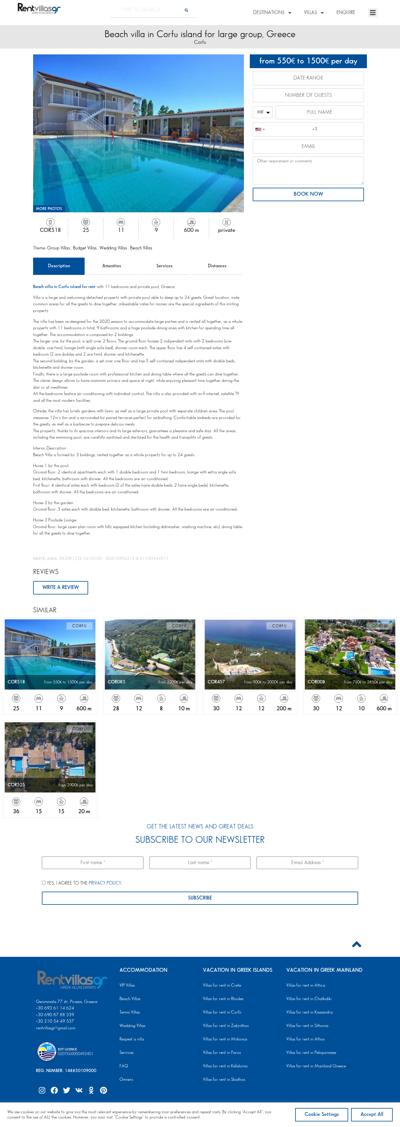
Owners (126, 1080)
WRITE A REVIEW (60, 587)
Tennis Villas (129, 1012)
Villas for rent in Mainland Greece (316, 1066)
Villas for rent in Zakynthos (226, 1026)
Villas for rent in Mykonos (225, 1039)
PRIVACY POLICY (105, 883)
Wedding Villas (114, 248)
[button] (373, 13)
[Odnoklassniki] (91, 1090)
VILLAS (310, 12)
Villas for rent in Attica (305, 985)
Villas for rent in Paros (222, 1053)
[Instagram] (42, 1090)
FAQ (123, 1066)
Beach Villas (141, 248)
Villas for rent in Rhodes (223, 999)
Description (59, 266)
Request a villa (131, 1039)
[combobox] (259, 129)
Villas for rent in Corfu (222, 1012)
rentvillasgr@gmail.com (56, 1028)
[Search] (186, 10)
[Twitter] (66, 1090)
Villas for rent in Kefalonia (225, 1066)
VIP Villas (127, 985)
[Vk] (79, 1090)
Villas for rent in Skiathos (224, 1080)
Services (164, 266)
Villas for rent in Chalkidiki (308, 999)
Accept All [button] (371, 1114)
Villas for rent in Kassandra (309, 1012)
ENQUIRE (345, 12)
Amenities (111, 266)
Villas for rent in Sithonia (307, 1026)
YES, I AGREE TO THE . (84, 883)
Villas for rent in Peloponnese (311, 1053)
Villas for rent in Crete (222, 985)
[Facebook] (54, 1090)
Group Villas (59, 248)
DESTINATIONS (268, 12)
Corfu (200, 42)
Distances (217, 266)
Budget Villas (85, 248)
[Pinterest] (103, 1090)
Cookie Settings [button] (322, 1114)
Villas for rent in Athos (305, 1039)
